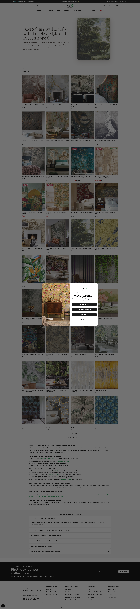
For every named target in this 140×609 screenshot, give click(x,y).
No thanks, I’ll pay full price (84, 319)
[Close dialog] (97, 285)
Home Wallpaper (84, 304)
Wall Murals (84, 314)
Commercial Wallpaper (84, 309)
